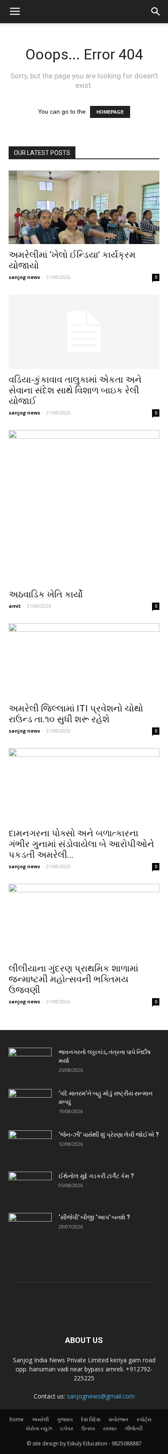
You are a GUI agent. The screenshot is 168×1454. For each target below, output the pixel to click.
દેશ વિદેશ (90, 1419)
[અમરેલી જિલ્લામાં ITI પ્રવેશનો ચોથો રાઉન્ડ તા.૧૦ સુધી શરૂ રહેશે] (84, 660)
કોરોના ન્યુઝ (38, 1428)
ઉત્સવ (88, 1428)
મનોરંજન (118, 1419)
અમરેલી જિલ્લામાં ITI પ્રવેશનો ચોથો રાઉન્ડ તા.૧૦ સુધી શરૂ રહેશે (76, 713)
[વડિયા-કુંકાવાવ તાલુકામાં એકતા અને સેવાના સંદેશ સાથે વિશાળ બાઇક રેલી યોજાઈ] (84, 331)
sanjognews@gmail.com (101, 1396)
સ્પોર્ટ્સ (144, 1419)
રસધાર (110, 1428)
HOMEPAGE (110, 111)
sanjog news (24, 277)
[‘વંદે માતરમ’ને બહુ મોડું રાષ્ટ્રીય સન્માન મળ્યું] (30, 1104)
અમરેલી (40, 1419)
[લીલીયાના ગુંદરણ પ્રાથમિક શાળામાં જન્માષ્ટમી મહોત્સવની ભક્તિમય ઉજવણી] (84, 921)
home (16, 1419)
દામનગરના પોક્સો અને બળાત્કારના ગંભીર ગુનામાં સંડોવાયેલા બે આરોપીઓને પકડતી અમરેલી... (81, 844)
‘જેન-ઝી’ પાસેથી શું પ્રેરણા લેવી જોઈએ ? (109, 1134)
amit (15, 606)
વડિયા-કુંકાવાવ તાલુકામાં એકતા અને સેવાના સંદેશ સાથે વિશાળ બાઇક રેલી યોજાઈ (75, 390)
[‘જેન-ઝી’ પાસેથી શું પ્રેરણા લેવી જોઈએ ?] (30, 1145)
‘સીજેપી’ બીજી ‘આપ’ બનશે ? (94, 1217)
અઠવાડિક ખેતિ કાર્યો (46, 594)
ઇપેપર (66, 1428)
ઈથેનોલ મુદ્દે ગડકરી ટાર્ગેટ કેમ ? (96, 1175)
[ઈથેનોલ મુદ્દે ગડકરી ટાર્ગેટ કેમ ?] (30, 1187)
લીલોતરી (134, 1428)
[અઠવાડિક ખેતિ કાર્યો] (84, 507)
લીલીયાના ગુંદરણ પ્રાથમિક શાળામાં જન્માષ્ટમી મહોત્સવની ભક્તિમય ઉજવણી (73, 979)
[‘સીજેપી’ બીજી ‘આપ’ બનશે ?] (30, 1228)
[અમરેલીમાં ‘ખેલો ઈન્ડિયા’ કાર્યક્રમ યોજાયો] (84, 207)
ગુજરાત (65, 1419)
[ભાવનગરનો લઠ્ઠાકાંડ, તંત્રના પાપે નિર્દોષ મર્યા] (30, 1063)
